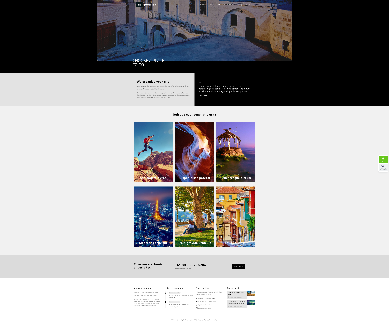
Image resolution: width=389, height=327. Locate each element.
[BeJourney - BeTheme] (147, 4)
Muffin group (187, 320)
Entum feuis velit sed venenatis (206, 301)
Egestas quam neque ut (204, 308)
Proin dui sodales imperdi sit (179, 306)
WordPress (215, 320)
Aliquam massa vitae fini (204, 305)
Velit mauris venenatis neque (206, 298)
